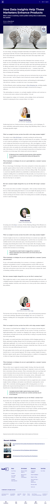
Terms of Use (28, 495)
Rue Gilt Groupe (29, 121)
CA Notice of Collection (44, 495)
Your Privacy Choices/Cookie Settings (36, 495)
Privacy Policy (24, 495)
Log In (47, 1)
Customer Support (33, 471)
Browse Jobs (34, 484)
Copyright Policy (19, 495)
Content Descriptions (14, 480)
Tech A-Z (33, 487)
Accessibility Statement (12, 495)
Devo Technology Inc (32, 85)
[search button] (40, 2)
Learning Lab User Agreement (5, 495)
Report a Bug (34, 477)
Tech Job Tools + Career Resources (34, 481)
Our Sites (43, 470)
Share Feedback (34, 474)
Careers (13, 473)
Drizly (41, 77)
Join (43, 1)
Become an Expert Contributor (24, 476)
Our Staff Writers (13, 476)
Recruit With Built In (24, 471)
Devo (30, 222)
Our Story (13, 470)
